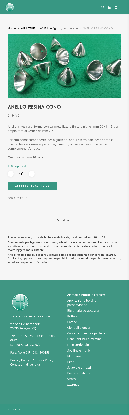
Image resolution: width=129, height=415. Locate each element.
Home (12, 28)
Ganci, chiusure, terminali (85, 339)
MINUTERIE (28, 28)
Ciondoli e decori (79, 328)
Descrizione (64, 220)
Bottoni (72, 316)
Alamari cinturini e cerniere (86, 295)
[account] (109, 7)
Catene (72, 322)
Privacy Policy (20, 360)
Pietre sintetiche (78, 373)
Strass (71, 379)
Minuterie (74, 356)
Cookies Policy (43, 360)
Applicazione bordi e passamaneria (81, 302)
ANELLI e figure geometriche (59, 28)
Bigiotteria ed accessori (83, 310)
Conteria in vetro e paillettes (87, 333)
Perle (70, 362)
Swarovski (74, 385)
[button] (122, 7)
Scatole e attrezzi (79, 367)
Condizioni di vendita (25, 364)
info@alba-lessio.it (27, 345)
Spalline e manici (79, 350)
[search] (103, 7)
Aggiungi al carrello (32, 186)
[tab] (64, 220)
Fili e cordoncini (78, 345)
